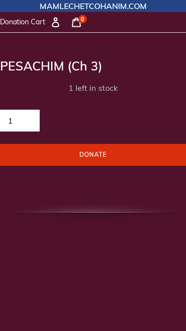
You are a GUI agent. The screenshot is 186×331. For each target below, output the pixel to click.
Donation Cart (22, 21)
